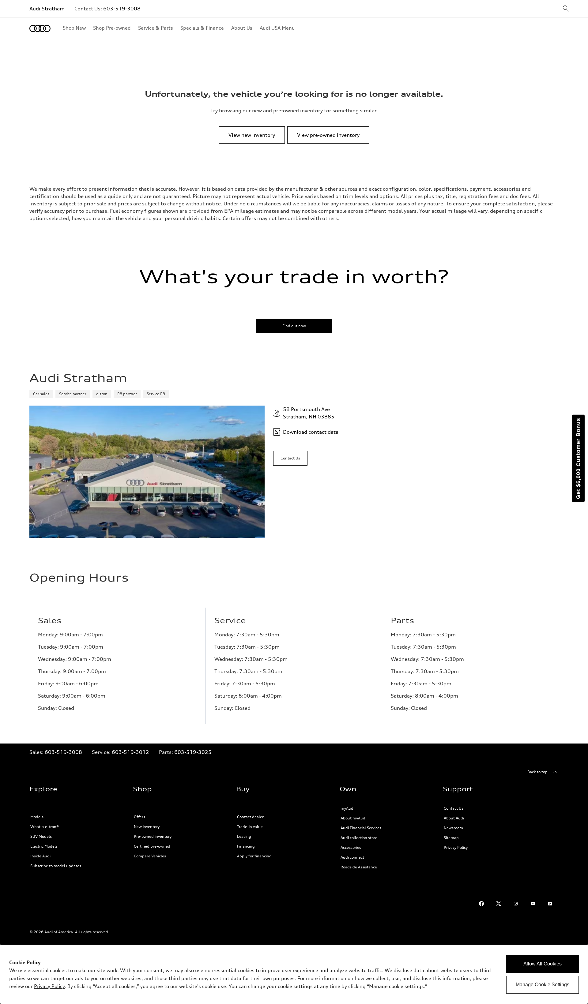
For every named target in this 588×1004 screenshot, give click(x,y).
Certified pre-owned (152, 846)
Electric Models (44, 846)
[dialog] (294, 974)
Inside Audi (40, 856)
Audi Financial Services (361, 828)
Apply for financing (254, 856)
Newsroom (453, 828)
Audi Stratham (47, 9)
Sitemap (451, 837)
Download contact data (310, 432)
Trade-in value (250, 826)
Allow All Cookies (542, 963)
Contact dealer (250, 817)
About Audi (454, 818)
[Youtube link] (532, 903)
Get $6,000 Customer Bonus (578, 458)
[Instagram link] (515, 903)
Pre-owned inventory (153, 836)
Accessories (351, 847)
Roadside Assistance (359, 867)
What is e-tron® (44, 826)
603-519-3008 (122, 9)
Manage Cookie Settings (542, 984)
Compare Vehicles (150, 856)
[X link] (498, 903)
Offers (139, 817)
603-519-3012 (130, 752)
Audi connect (352, 857)
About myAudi (353, 818)
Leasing (244, 836)
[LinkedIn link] (550, 903)
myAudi (347, 808)
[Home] (40, 28)
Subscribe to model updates (55, 866)
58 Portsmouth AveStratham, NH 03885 (308, 413)
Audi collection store (359, 837)
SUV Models (41, 836)
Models (36, 817)
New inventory (147, 826)
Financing (246, 846)
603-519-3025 (193, 752)
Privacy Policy (456, 847)
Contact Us (453, 808)
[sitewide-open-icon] (566, 9)
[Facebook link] (481, 903)
